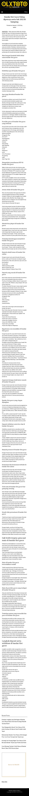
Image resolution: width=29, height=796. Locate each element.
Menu (26, 12)
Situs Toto (4, 781)
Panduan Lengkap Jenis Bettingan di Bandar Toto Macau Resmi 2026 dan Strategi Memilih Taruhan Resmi (14, 721)
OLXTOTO (5, 31)
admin (14, 27)
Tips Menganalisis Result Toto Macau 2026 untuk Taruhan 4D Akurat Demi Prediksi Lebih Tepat (14, 729)
